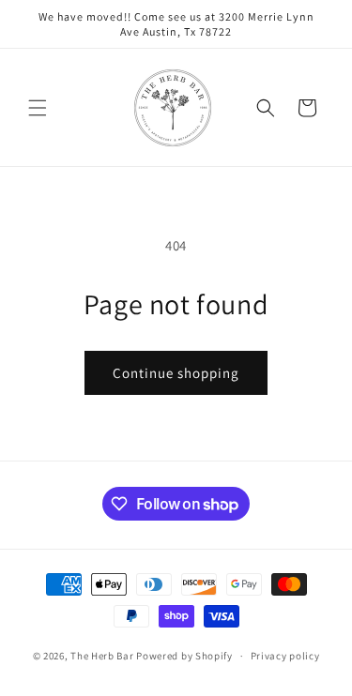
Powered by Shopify (184, 655)
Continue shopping (176, 373)
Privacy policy (285, 655)
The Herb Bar (101, 655)
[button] (37, 108)
